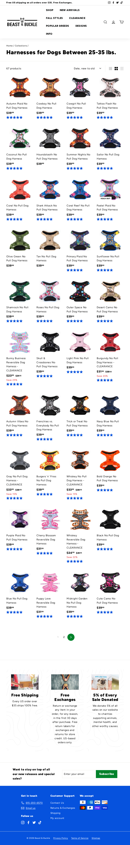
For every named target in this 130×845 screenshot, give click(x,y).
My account (57, 818)
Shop (49, 10)
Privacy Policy (60, 838)
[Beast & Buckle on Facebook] (28, 822)
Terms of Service (79, 838)
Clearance (77, 18)
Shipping (55, 813)
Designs (81, 25)
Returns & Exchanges (62, 808)
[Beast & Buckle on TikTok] (40, 822)
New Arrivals (70, 10)
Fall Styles (54, 18)
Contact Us (57, 802)
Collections (21, 45)
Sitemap (96, 838)
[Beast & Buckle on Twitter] (34, 822)
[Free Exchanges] (65, 682)
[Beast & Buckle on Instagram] (22, 822)
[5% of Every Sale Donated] (105, 682)
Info (49, 33)
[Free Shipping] (25, 682)
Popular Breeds (57, 25)
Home (9, 45)
